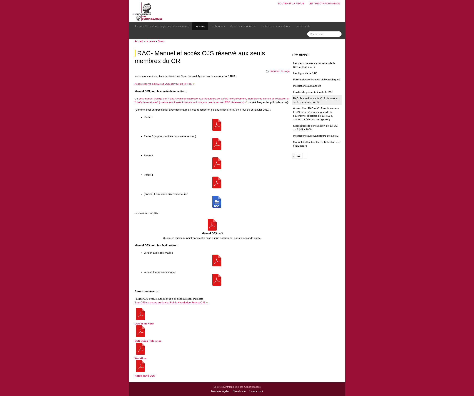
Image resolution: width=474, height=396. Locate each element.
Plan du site (239, 391)
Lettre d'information (324, 3)
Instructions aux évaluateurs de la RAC (316, 135)
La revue (200, 26)
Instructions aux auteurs (276, 26)
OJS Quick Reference (148, 340)
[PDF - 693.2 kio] (217, 143)
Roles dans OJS (145, 375)
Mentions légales (220, 391)
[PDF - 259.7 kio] (217, 260)
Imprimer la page (280, 71)
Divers (161, 41)
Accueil (139, 41)
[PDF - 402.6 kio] (217, 124)
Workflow (140, 358)
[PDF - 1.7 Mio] (212, 224)
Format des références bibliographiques (316, 79)
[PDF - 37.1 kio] (217, 279)
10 (298, 155)
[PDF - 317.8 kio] (217, 163)
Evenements (303, 26)
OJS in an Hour (144, 323)
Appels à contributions (243, 26)
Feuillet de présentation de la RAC (313, 92)
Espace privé (256, 391)
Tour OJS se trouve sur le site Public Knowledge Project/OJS (170, 302)
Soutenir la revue (291, 3)
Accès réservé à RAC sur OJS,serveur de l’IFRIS (163, 83)
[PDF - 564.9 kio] (217, 182)
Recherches (218, 26)
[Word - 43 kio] (217, 201)
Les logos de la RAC (305, 73)
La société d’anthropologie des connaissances (162, 26)
